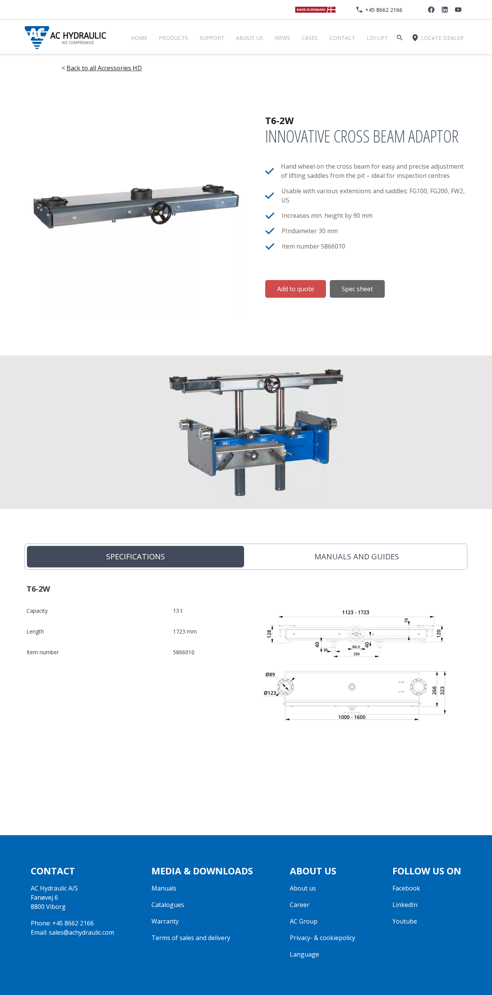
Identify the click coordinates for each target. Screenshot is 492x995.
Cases (310, 37)
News (282, 37)
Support (211, 37)
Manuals (163, 888)
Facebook (406, 888)
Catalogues (167, 904)
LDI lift (377, 37)
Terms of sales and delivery (190, 938)
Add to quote (295, 289)
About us (249, 37)
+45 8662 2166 (383, 9)
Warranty (165, 921)
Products (173, 37)
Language (304, 954)
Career (299, 904)
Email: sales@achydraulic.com (72, 932)
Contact (342, 37)
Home (139, 37)
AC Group (303, 921)
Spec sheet (357, 289)
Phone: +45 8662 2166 (62, 923)
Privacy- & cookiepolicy (322, 938)
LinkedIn (404, 904)
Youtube (404, 921)
